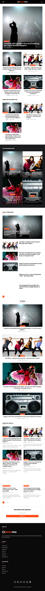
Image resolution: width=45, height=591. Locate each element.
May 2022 (4, 553)
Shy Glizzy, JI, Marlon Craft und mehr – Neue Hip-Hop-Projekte (33, 68)
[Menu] (3, 2)
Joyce (5, 47)
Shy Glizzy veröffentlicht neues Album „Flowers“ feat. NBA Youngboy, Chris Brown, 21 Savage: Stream (12, 92)
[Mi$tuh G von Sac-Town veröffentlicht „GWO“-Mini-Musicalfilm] (10, 277)
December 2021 (5, 556)
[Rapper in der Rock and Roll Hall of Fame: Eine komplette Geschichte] (33, 82)
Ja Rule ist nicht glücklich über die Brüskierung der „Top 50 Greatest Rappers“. (21, 44)
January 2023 (4, 545)
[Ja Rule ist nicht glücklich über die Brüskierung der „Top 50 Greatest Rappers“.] (22, 28)
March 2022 (4, 555)
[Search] (41, 2)
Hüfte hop (6, 41)
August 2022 (4, 549)
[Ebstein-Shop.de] (22, 2)
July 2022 (4, 551)
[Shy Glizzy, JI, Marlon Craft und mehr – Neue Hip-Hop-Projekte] (33, 59)
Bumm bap (33, 88)
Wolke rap (12, 88)
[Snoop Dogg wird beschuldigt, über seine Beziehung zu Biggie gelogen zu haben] (10, 288)
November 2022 (5, 547)
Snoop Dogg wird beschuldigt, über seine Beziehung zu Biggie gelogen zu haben (29, 287)
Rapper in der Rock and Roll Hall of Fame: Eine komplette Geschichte (33, 92)
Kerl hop (33, 65)
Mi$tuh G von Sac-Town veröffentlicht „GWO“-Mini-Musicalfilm (30, 275)
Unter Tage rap (6, 485)
